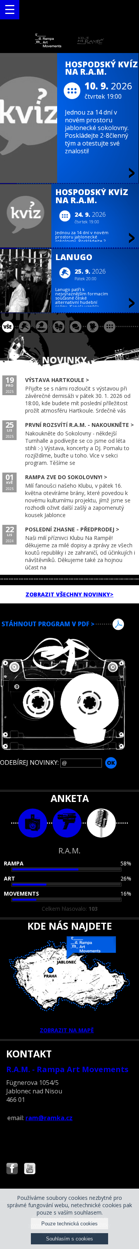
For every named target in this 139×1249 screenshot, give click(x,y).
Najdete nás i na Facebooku (12, 1169)
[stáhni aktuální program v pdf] (69, 624)
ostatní (109, 326)
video (67, 823)
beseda (75, 326)
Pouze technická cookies (69, 1224)
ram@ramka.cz (49, 1118)
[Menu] (9, 9)
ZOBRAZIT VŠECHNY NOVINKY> (69, 594)
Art (9, 878)
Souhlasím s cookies (69, 1239)
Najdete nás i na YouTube (30, 1169)
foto (32, 823)
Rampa (14, 863)
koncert (24, 326)
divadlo (58, 326)
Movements (21, 893)
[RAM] (69, 45)
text (101, 823)
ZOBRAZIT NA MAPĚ (67, 1030)
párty (41, 326)
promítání (92, 326)
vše (7, 326)
